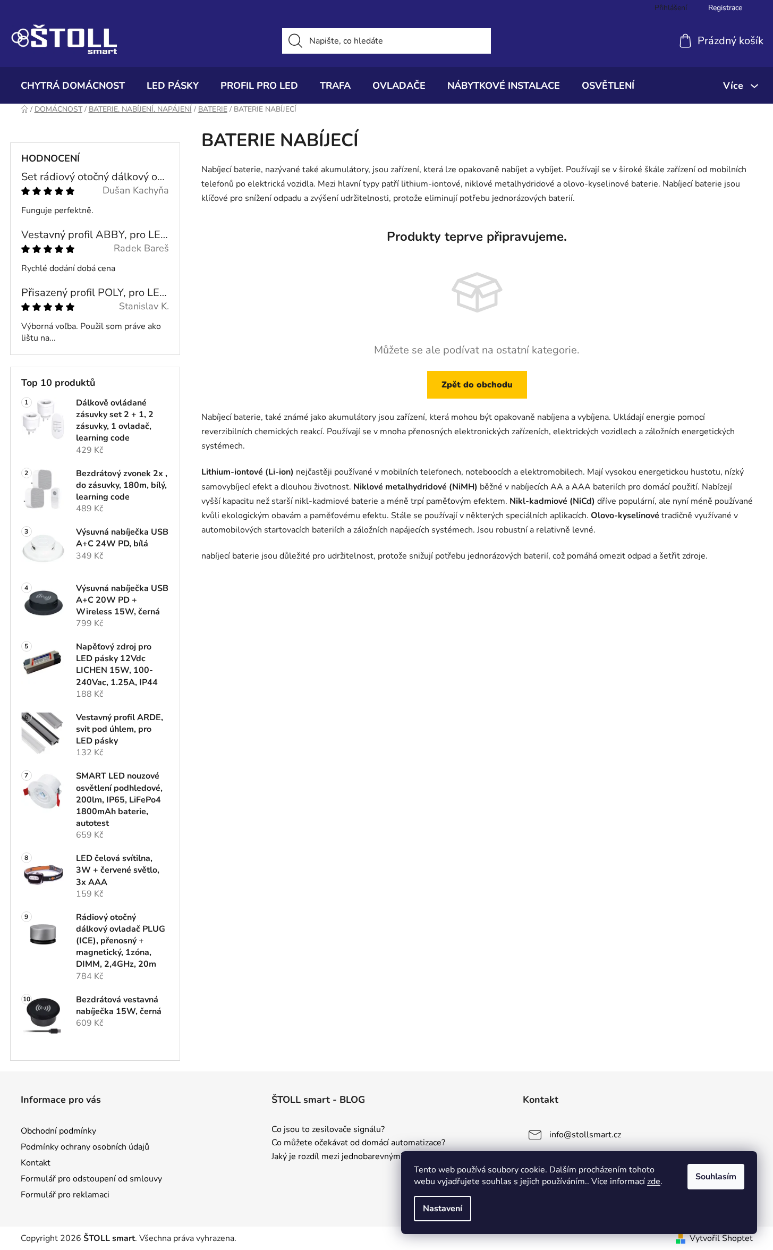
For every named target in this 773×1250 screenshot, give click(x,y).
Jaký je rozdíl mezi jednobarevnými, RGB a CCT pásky (372, 1157)
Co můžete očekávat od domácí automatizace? (358, 1143)
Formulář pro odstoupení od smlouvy (91, 1179)
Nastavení (442, 1208)
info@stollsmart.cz (585, 1135)
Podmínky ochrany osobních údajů (85, 1147)
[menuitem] (72, 85)
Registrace (725, 8)
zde (653, 1181)
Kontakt (35, 1163)
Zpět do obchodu (477, 385)
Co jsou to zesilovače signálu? (328, 1130)
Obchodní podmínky (58, 1131)
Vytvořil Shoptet (721, 1238)
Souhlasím (715, 1177)
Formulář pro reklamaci (65, 1195)
